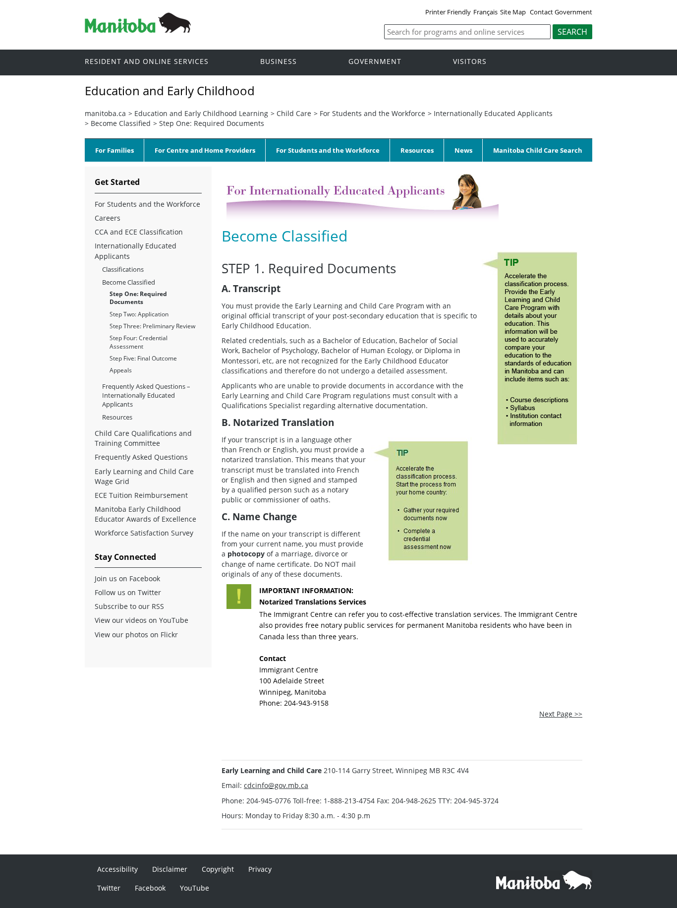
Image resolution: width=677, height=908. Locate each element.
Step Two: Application (139, 314)
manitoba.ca (105, 113)
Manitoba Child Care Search (537, 150)
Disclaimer (169, 869)
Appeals (121, 370)
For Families (114, 150)
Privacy (260, 869)
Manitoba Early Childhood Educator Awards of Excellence (145, 514)
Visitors (470, 61)
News (463, 150)
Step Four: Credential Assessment (139, 342)
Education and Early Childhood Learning (201, 113)
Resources (417, 150)
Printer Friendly (448, 11)
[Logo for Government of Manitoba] (138, 29)
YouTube (194, 888)
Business (278, 61)
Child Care (294, 113)
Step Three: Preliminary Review (152, 326)
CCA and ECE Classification (139, 232)
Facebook (150, 888)
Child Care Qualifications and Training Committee (143, 438)
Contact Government (561, 11)
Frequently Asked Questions (141, 457)
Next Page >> (560, 714)
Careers (107, 218)
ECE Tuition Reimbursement (141, 495)
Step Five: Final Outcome (143, 358)
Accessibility (117, 869)
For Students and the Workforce (372, 113)
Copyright (218, 869)
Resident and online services (147, 61)
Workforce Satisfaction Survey (144, 533)
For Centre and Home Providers (205, 150)
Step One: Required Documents (211, 123)
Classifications (123, 269)
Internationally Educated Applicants (493, 113)
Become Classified (121, 123)
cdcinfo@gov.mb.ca (276, 785)
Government (374, 61)
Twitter (108, 888)
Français (485, 11)
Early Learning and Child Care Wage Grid (144, 476)
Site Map (513, 11)
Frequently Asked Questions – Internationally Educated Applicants (146, 395)
